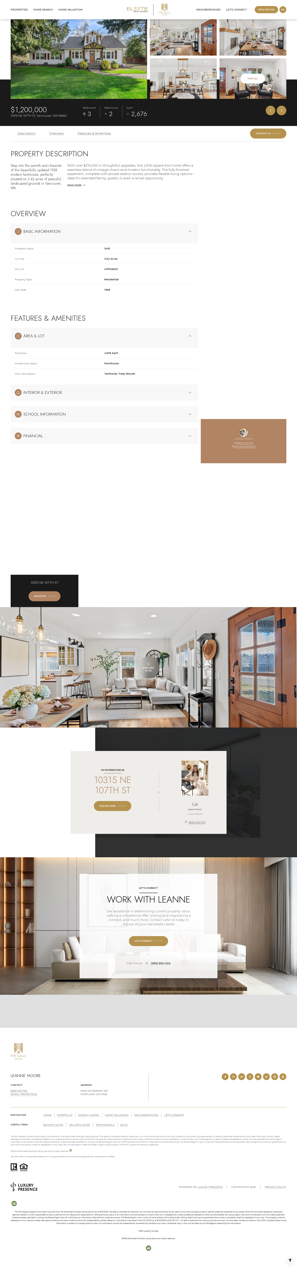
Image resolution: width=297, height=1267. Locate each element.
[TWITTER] (249, 1076)
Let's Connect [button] (174, 1115)
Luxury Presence (210, 1187)
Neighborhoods (208, 9)
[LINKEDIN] (241, 1076)
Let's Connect (236, 9)
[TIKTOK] (266, 1076)
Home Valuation (70, 9)
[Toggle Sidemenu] (282, 9)
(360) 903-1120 (266, 9)
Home (47, 1115)
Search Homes (88, 1115)
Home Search (43, 9)
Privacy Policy (275, 1187)
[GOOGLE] (274, 1076)
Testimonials (105, 1124)
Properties (19, 9)
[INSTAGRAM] (233, 1076)
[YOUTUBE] (258, 1076)
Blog (124, 1124)
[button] (268, 134)
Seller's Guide (79, 1124)
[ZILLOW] (282, 1076)
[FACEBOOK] (225, 1076)
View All (252, 78)
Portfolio (64, 1115)
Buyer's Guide (53, 1124)
